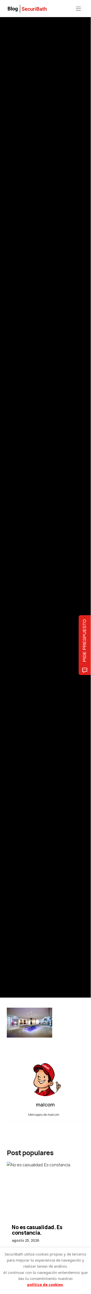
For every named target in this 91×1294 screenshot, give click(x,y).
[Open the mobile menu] (78, 9)
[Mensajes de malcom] (12, 516)
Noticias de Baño (18, 483)
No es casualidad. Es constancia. (37, 1230)
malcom (30, 517)
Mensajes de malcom (44, 1114)
